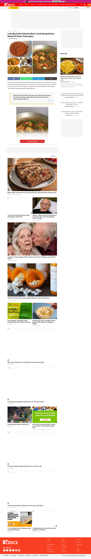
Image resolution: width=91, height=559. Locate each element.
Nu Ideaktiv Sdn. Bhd (73, 555)
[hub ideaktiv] (85, 4)
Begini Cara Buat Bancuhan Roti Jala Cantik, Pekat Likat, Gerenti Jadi (70, 78)
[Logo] (9, 4)
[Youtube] (75, 8)
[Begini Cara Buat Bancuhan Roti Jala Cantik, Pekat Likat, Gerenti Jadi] (71, 66)
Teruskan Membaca (32, 141)
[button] (81, 4)
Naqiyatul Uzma (69, 115)
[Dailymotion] (77, 8)
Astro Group (83, 555)
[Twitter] (72, 8)
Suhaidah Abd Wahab (65, 81)
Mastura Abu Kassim (13, 38)
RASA (9, 30)
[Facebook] (69, 8)
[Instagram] (71, 8)
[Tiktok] (74, 8)
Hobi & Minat (14, 30)
